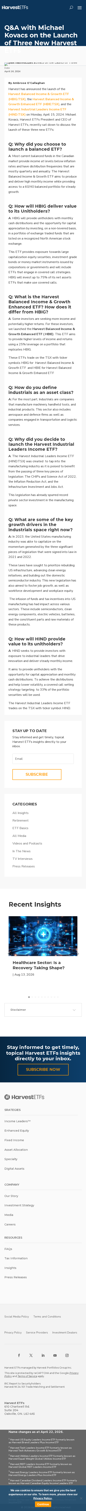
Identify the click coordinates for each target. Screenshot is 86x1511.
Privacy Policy (13, 1332)
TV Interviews (22, 859)
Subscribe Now (43, 1069)
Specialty (10, 1159)
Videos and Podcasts (27, 843)
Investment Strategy (19, 1205)
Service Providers (37, 1332)
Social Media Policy (16, 1317)
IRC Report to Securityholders (22, 1383)
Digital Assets (14, 1168)
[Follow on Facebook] (19, 1355)
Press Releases (23, 866)
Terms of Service (27, 1376)
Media (8, 1215)
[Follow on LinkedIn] (43, 1355)
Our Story (11, 1196)
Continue (43, 1504)
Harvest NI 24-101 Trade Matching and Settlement (34, 1386)
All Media (19, 836)
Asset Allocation (16, 1150)
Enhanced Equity (16, 1130)
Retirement (20, 820)
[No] (81, 1498)
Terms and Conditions (47, 1317)
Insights (10, 1268)
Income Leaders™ (17, 1121)
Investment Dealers (64, 1332)
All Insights (20, 813)
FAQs (8, 1249)
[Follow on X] (31, 1355)
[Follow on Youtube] (55, 1355)
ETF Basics (20, 828)
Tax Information (16, 1258)
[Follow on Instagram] (67, 1355)
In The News (21, 851)
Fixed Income (14, 1140)
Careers (10, 1224)
